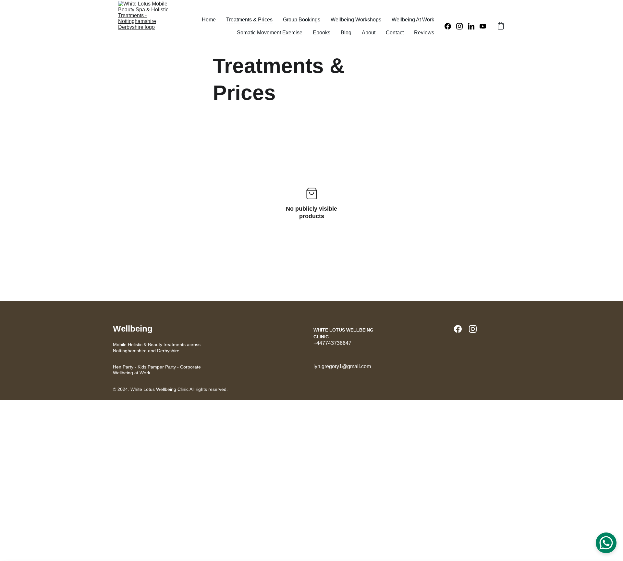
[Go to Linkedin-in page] (474, 26)
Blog (346, 32)
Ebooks (321, 32)
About (368, 32)
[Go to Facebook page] (450, 26)
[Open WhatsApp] (606, 542)
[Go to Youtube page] (483, 26)
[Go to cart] (500, 26)
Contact (395, 32)
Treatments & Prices (249, 19)
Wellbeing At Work (413, 19)
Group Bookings (301, 19)
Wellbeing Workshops (356, 19)
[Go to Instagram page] (462, 26)
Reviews (424, 32)
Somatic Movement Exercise (269, 32)
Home (209, 19)
